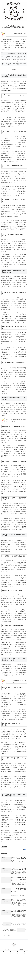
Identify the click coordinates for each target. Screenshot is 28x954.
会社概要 (21, 949)
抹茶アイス (4, 846)
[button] (25, 471)
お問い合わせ (7, 949)
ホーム (7, 947)
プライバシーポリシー (20, 947)
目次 (13, 69)
